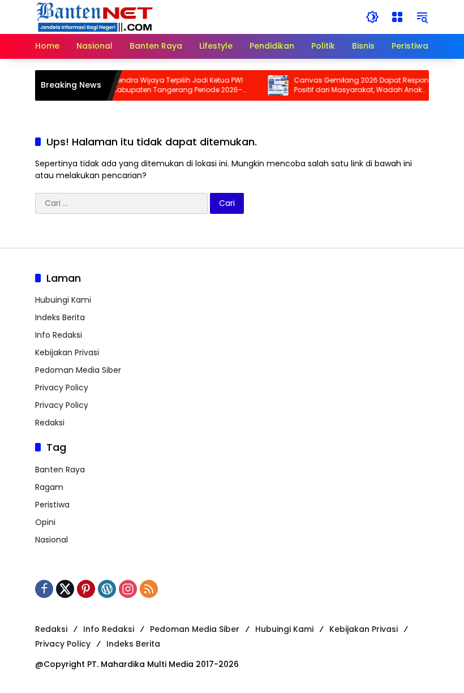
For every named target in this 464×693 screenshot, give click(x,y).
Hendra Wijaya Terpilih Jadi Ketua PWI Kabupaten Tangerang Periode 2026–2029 (172, 85)
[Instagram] (128, 589)
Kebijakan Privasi (67, 352)
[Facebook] (44, 589)
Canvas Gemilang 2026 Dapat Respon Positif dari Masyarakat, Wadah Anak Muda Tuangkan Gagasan (355, 85)
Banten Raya (60, 469)
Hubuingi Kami (63, 299)
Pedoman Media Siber (78, 370)
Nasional (51, 539)
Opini (45, 522)
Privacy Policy (61, 387)
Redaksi (50, 422)
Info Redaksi (58, 335)
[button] (372, 17)
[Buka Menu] (397, 17)
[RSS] (149, 589)
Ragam (49, 487)
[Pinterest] (86, 589)
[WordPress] (107, 589)
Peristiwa (52, 504)
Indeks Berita (60, 317)
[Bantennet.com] (95, 16)
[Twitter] (65, 589)
